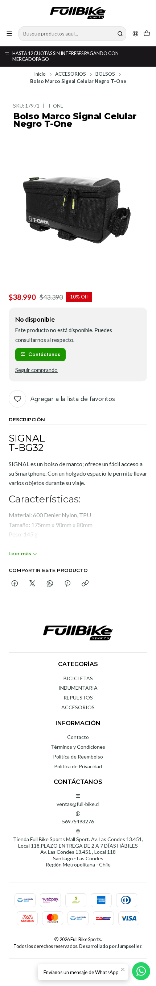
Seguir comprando (36, 370)
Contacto (78, 737)
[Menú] (9, 33)
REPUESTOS (78, 697)
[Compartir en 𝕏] (32, 583)
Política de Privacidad (78, 766)
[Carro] (147, 33)
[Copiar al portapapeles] (85, 583)
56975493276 (78, 821)
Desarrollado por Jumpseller (110, 946)
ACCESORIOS (70, 74)
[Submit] (120, 33)
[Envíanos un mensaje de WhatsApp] (141, 971)
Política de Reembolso (78, 756)
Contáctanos (44, 354)
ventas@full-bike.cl (78, 804)
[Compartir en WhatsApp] (50, 583)
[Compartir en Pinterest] (67, 583)
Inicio (40, 74)
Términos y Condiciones (78, 747)
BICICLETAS (78, 678)
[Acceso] (135, 33)
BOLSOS (105, 74)
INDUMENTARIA (78, 688)
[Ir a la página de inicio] (78, 12)
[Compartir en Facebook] (15, 583)
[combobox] (72, 33)
